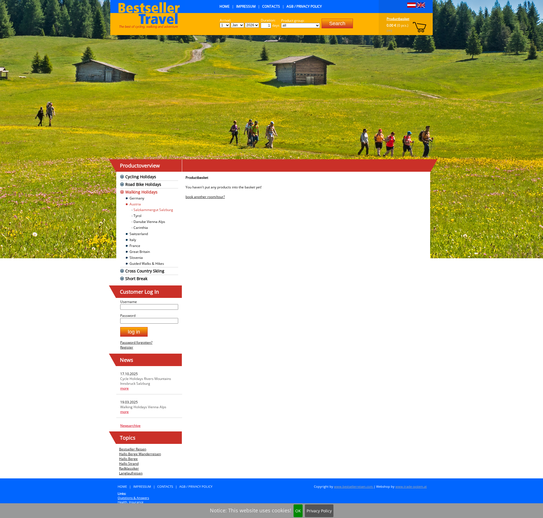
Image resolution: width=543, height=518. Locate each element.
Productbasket (398, 18)
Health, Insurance (130, 502)
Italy (133, 239)
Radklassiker (129, 468)
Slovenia (136, 257)
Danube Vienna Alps (149, 221)
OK (298, 510)
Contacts (271, 6)
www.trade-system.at (411, 486)
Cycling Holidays (140, 176)
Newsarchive (130, 425)
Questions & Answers (133, 498)
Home (224, 6)
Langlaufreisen (131, 473)
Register (126, 347)
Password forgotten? (136, 342)
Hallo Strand (129, 463)
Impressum (246, 6)
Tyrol (137, 215)
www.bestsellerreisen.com (354, 486)
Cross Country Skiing (144, 271)
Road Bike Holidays (143, 184)
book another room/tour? (205, 196)
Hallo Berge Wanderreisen (140, 454)
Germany (137, 198)
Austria (135, 204)
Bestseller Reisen (132, 449)
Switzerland (139, 233)
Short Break (136, 278)
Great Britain (140, 251)
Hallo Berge (128, 458)
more (124, 388)
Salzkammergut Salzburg (153, 209)
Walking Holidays (141, 192)
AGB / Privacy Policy (304, 6)
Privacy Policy (319, 510)
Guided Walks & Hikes (147, 263)
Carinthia (140, 227)
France (135, 245)
